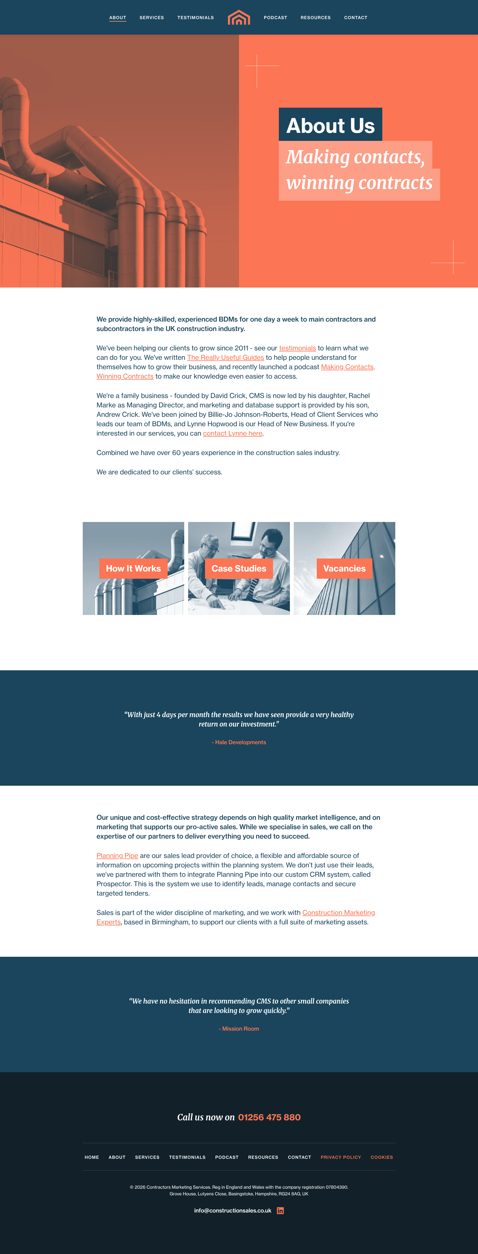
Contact (356, 17)
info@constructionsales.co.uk (232, 1210)
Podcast (275, 17)
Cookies (382, 1157)
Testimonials (196, 17)
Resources (316, 17)
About (117, 17)
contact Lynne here (232, 433)
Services (152, 17)
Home (92, 1157)
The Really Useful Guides (225, 357)
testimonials (297, 348)
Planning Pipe (117, 856)
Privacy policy (341, 1157)
